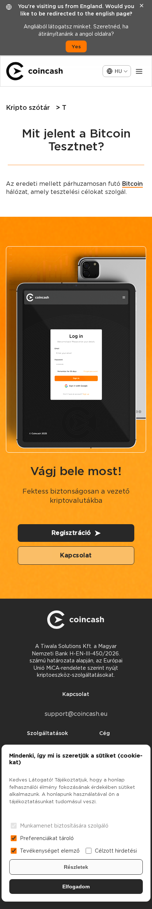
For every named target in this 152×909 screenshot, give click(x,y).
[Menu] (139, 71)
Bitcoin (132, 183)
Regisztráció (71, 532)
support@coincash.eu (76, 713)
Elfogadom (76, 886)
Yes (76, 46)
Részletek (76, 867)
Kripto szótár (28, 107)
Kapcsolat (76, 555)
